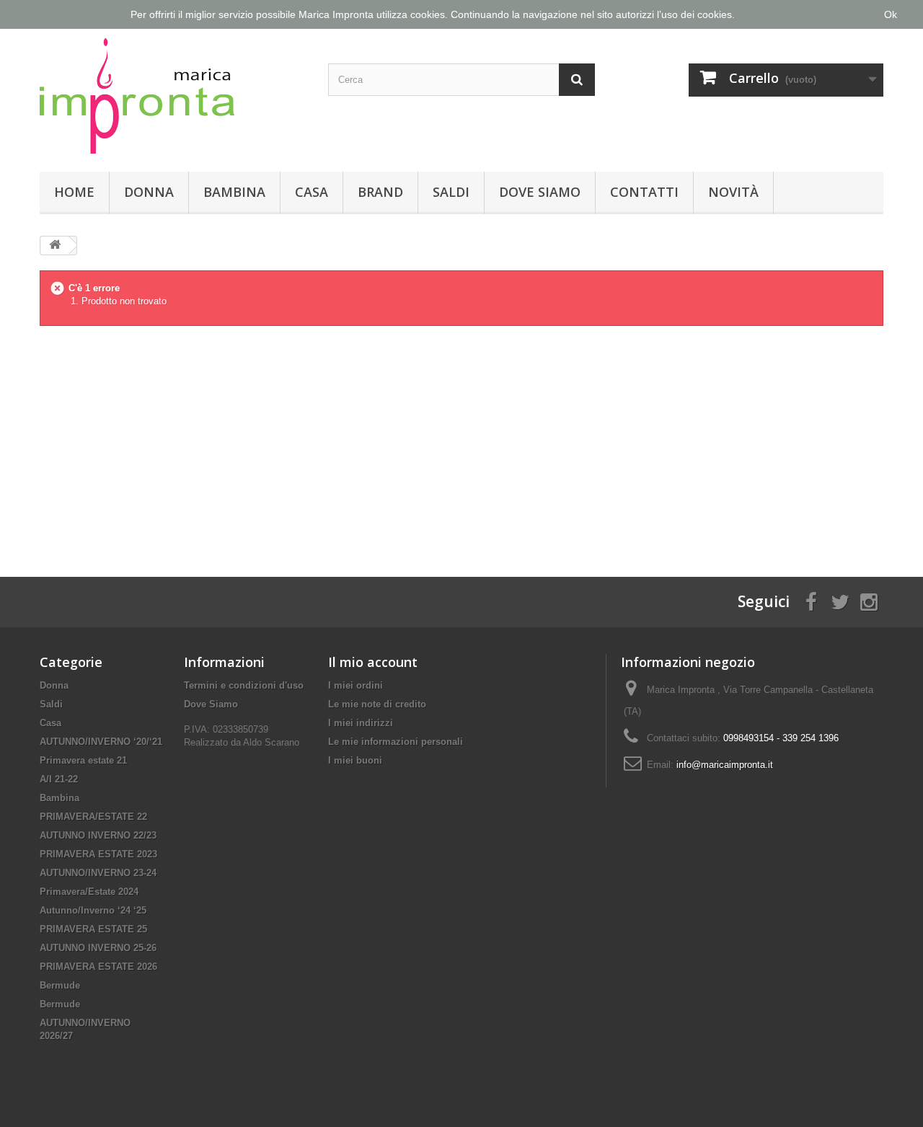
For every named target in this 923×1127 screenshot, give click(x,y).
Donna (149, 191)
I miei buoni (355, 760)
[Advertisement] (461, 440)
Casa (311, 191)
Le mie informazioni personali (395, 741)
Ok (890, 14)
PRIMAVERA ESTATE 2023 (98, 854)
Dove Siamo (539, 191)
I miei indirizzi (360, 722)
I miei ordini (355, 685)
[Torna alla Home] (55, 246)
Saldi (451, 191)
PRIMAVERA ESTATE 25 (93, 929)
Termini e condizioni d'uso (244, 685)
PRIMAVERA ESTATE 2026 (98, 966)
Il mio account (373, 662)
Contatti (644, 191)
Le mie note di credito (377, 704)
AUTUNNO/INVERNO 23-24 (98, 872)
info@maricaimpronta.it (724, 764)
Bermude (60, 985)
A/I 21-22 (59, 779)
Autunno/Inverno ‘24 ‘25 (93, 910)
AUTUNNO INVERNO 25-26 (98, 947)
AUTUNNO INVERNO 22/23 (98, 835)
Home (74, 191)
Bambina (234, 191)
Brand (380, 191)
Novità (733, 191)
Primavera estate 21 (83, 760)
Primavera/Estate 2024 (89, 891)
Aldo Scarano (271, 742)
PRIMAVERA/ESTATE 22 (93, 816)
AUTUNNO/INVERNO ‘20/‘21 (101, 741)
